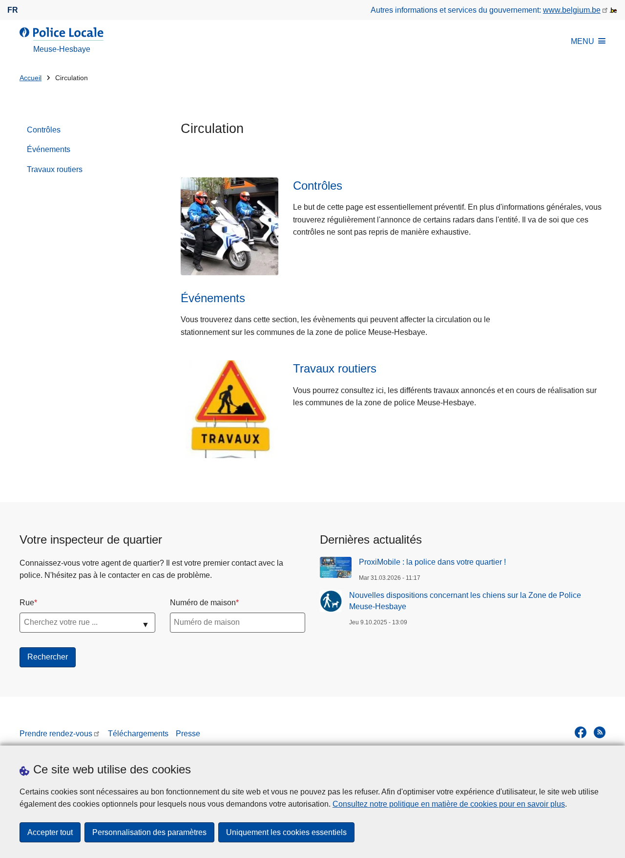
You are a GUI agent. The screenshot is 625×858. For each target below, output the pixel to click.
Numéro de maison (203, 602)
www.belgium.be (572, 10)
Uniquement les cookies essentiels (286, 832)
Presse (188, 733)
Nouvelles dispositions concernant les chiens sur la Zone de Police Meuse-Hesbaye (465, 600)
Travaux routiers (55, 169)
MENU (582, 41)
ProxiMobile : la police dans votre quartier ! (432, 562)
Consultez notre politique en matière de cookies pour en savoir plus (449, 804)
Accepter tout (50, 832)
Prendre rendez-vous (56, 733)
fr (12, 10)
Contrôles (44, 130)
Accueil (31, 78)
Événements (48, 149)
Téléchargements (138, 733)
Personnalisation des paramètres (149, 832)
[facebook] (580, 732)
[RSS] (599, 732)
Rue (27, 602)
